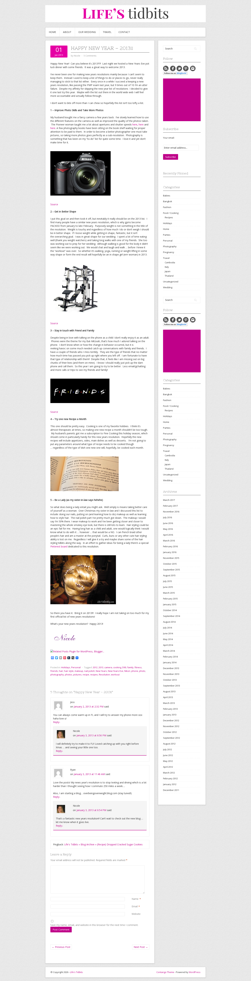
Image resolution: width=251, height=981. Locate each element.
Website (136, 913)
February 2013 (170, 708)
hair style (69, 670)
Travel (107, 32)
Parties (166, 234)
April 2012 (168, 766)
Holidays (65, 667)
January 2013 (169, 714)
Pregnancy (168, 252)
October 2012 (170, 732)
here (134, 124)
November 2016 (171, 511)
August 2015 (169, 575)
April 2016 (168, 534)
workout (115, 674)
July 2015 (167, 581)
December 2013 (171, 668)
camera (108, 667)
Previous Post (61, 947)
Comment (132, 867)
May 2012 (168, 761)
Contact (124, 32)
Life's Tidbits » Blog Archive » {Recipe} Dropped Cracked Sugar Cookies (103, 844)
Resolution (104, 674)
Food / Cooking (170, 212)
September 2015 (171, 569)
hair (61, 670)
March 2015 (169, 592)
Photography (170, 246)
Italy (167, 266)
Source (54, 204)
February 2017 (170, 505)
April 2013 (168, 697)
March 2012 (169, 772)
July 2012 (167, 749)
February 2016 (170, 546)
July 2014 (167, 627)
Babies (166, 195)
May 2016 (168, 529)
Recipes (169, 217)
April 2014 (168, 645)
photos (68, 674)
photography (57, 674)
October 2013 (170, 679)
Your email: (169, 137)
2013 (101, 667)
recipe (86, 674)
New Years (101, 670)
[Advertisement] (188, 99)
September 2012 (171, 737)
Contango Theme (165, 972)
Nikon (127, 670)
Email (135, 906)
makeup (79, 670)
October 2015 (170, 563)
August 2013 (169, 691)
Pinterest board (58, 546)
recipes (94, 674)
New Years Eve (115, 670)
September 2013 (171, 685)
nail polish (89, 670)
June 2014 (168, 633)
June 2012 (168, 755)
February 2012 (170, 778)
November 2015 (171, 558)
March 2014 (169, 650)
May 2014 (168, 639)
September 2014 (171, 616)
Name (135, 898)
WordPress (194, 972)
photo (142, 670)
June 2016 (168, 523)
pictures (77, 674)
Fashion (167, 207)
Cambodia (170, 262)
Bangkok (167, 201)
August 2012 (169, 743)
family (130, 667)
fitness (138, 667)
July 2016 (167, 517)
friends (54, 670)
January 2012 (169, 784)
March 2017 (169, 500)
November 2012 (171, 726)
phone (134, 670)
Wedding (167, 287)
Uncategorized (170, 281)
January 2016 (169, 552)
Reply (56, 722)
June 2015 (168, 587)
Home (52, 32)
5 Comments (90, 55)
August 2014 (169, 621)
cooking (117, 667)
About (67, 32)
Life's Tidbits (76, 972)
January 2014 (169, 662)
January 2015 (169, 604)
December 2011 (171, 790)
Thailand (169, 275)
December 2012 (171, 720)
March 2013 (169, 703)
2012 (95, 667)
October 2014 (170, 610)
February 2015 (170, 598)
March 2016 (169, 540)
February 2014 (170, 656)
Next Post (141, 947)
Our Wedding (87, 32)
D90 (124, 667)
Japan (167, 271)
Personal (76, 667)
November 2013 (171, 674)
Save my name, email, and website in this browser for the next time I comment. (94, 925)
